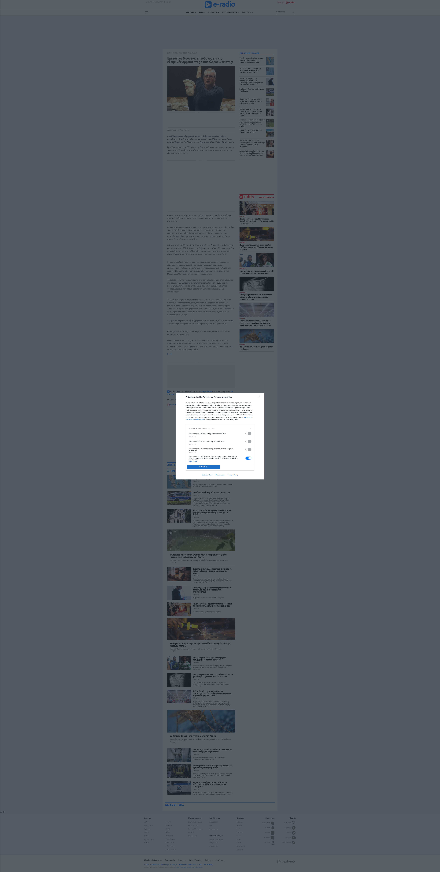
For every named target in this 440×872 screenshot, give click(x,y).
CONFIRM (203, 467)
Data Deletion (207, 475)
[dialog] (220, 436)
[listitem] (220, 428)
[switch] (248, 433)
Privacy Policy (233, 475)
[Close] (259, 397)
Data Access (220, 475)
